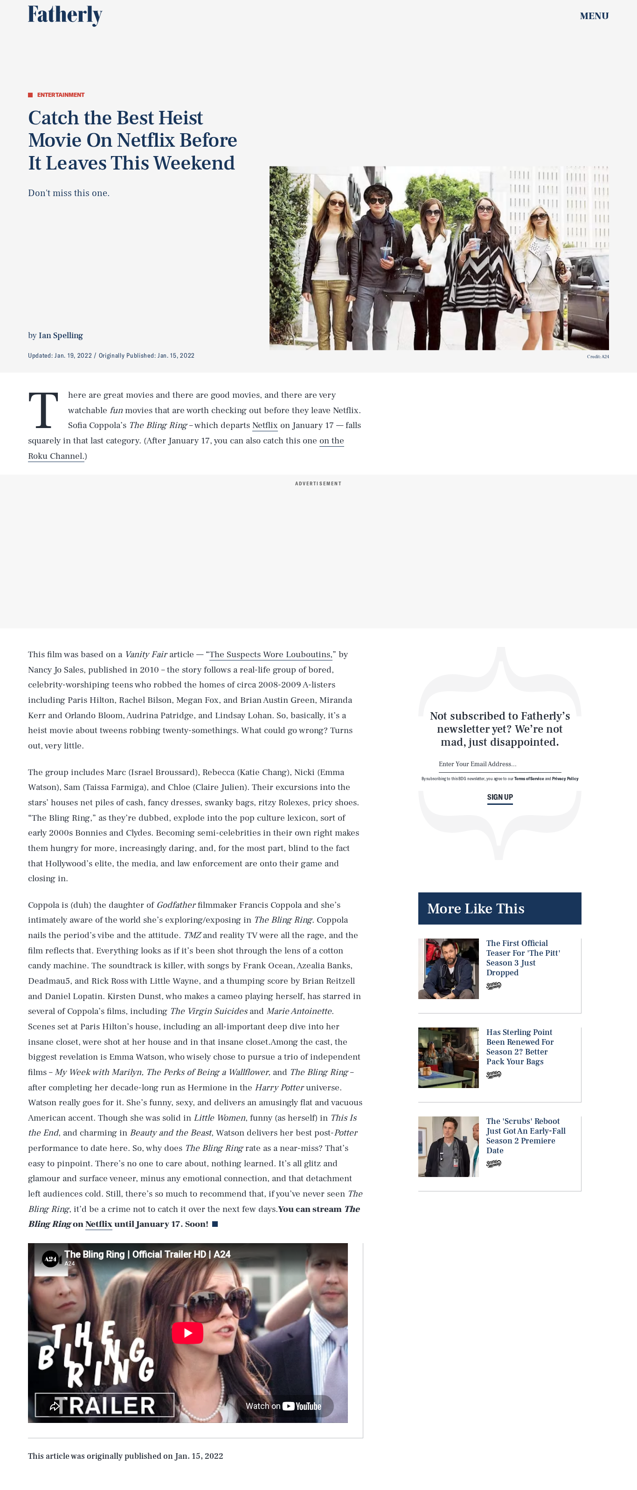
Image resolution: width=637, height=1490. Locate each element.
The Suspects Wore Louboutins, (270, 654)
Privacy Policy (565, 779)
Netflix (265, 425)
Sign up (500, 797)
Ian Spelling (61, 335)
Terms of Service (529, 779)
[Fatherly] (65, 16)
